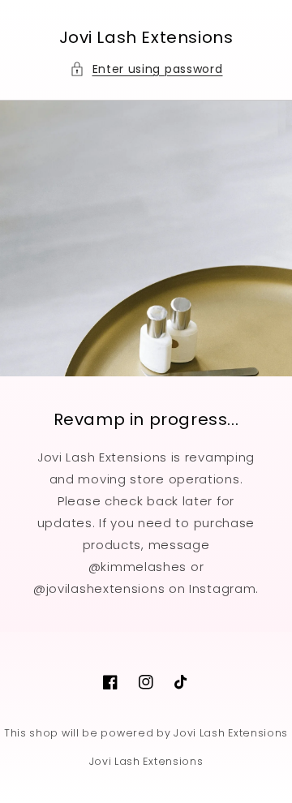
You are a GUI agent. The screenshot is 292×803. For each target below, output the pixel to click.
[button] (146, 69)
